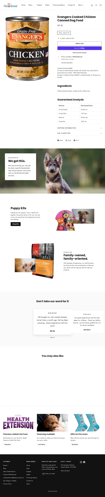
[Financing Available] (52, 422)
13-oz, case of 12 (64, 33)
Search (5, 465)
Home (23, 5)
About (80, 5)
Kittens (47, 5)
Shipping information (66, 128)
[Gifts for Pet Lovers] (86, 422)
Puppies (39, 5)
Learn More (41, 444)
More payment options (80, 52)
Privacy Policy (7, 484)
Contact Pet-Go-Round (9, 474)
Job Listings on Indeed (9, 481)
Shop (30, 5)
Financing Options (59, 5)
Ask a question (63, 133)
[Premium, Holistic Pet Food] (18, 422)
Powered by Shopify (52, 491)
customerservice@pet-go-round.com (13, 478)
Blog (4, 468)
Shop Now (7, 444)
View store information (66, 62)
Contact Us (71, 5)
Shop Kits (15, 224)
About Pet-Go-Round (9, 471)
